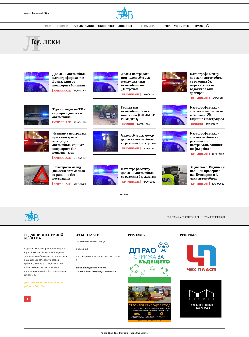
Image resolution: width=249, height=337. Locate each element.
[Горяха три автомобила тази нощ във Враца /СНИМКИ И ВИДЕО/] (105, 115)
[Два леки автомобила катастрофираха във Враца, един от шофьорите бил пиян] (36, 82)
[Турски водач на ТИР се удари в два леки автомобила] (36, 115)
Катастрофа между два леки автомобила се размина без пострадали (68, 172)
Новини (128, 124)
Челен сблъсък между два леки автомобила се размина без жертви (138, 139)
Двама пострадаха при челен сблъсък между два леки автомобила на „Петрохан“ (135, 81)
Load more (123, 194)
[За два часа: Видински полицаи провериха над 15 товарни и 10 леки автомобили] (174, 175)
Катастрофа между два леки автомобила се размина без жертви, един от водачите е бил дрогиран (206, 83)
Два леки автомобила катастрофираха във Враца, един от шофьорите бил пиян (69, 79)
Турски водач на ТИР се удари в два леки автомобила (69, 113)
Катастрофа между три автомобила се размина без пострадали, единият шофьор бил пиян (206, 141)
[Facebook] (27, 299)
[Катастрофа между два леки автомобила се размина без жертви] (105, 175)
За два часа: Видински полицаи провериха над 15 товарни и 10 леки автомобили (207, 172)
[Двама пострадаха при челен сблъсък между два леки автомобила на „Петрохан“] (105, 82)
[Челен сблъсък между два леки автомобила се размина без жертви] (105, 141)
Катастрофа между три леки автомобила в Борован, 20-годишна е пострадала (207, 113)
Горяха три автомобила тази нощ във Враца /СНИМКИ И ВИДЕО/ (138, 113)
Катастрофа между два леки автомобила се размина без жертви (138, 172)
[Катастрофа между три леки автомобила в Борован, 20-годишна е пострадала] (174, 115)
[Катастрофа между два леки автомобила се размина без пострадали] (36, 175)
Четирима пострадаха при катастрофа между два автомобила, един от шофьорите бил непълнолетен (69, 142)
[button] (207, 25)
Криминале (62, 90)
